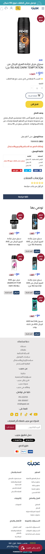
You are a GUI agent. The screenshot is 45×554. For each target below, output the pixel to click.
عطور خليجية (36, 489)
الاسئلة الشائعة (23, 353)
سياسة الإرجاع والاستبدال (23, 360)
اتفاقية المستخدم (23, 364)
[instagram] (16, 416)
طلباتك (23, 350)
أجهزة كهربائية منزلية (33, 511)
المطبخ (37, 504)
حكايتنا (23, 373)
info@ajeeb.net (23, 404)
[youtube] (35, 416)
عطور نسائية (35, 482)
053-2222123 (23, 397)
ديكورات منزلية (35, 515)
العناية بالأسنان (16, 491)
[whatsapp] (12, 416)
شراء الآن (34, 104)
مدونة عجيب (23, 384)
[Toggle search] (18, 8)
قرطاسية (18, 537)
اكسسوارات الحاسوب (32, 527)
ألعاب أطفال (17, 527)
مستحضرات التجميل (14, 478)
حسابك (23, 346)
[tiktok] (26, 416)
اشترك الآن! (10, 427)
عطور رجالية (36, 485)
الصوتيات (18, 504)
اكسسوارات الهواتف (33, 531)
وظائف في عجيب (23, 387)
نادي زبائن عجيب (23, 380)
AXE (41, 60)
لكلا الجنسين (36, 492)
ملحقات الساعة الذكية (33, 534)
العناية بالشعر (16, 488)
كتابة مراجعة (23, 197)
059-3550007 (23, 400)
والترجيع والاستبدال (14, 146)
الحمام (38, 508)
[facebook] (21, 416)
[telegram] (31, 416)
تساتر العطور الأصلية (33, 478)
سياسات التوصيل (23, 357)
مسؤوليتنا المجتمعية (23, 377)
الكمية (41, 84)
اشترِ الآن (37, 251)
